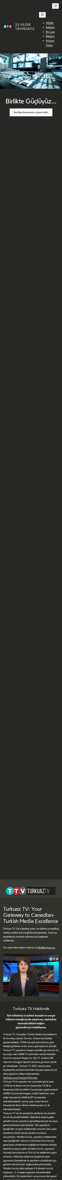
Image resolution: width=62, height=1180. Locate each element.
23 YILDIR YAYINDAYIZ (24, 27)
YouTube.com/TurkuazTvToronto (20, 1077)
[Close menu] (42, 15)
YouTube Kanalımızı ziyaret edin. (31, 112)
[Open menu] (55, 6)
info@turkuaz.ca (46, 947)
